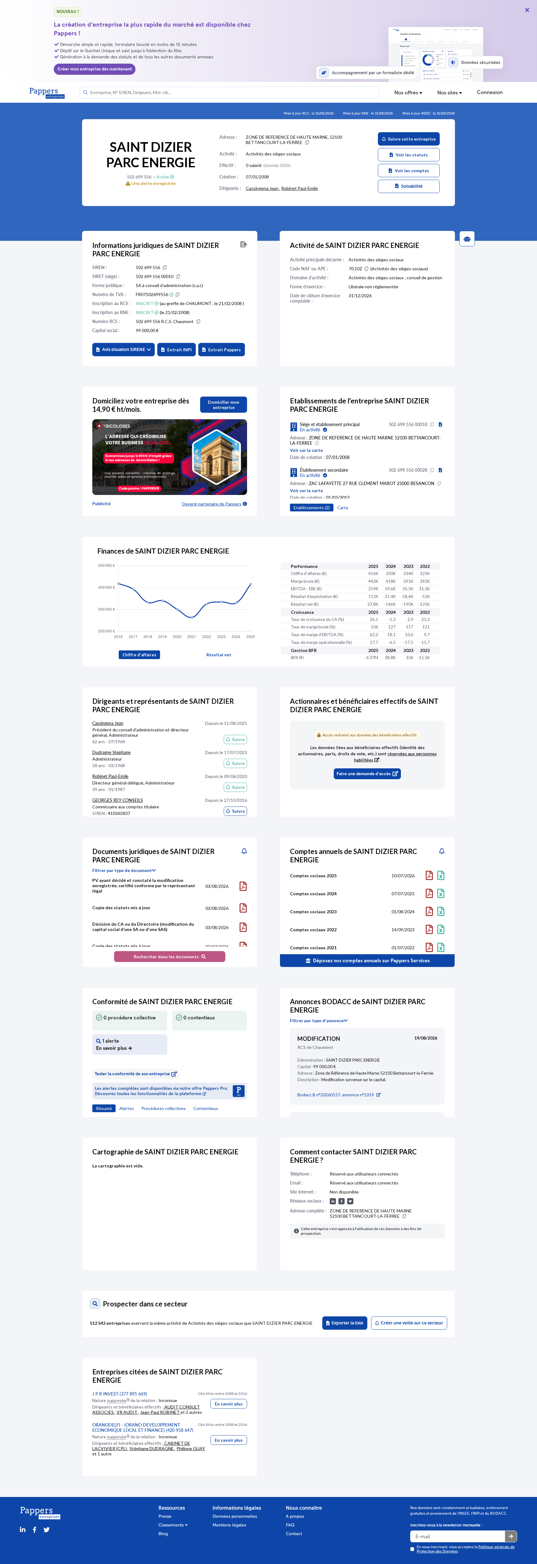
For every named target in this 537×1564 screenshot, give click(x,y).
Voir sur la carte (306, 450)
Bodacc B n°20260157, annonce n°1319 (335, 1094)
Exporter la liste (346, 1323)
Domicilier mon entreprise (223, 404)
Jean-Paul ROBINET (160, 1412)
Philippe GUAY (191, 1448)
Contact (294, 1533)
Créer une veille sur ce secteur (411, 1323)
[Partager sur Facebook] (34, 1530)
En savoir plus (229, 1403)
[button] (123, 349)
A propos (295, 1516)
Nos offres (406, 93)
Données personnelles (235, 1516)
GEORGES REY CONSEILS (117, 800)
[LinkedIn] (22, 1530)
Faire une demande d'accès (364, 773)
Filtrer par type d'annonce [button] (317, 1020)
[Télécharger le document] (243, 886)
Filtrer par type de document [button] (122, 870)
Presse (165, 1516)
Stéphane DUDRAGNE (152, 1448)
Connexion (490, 92)
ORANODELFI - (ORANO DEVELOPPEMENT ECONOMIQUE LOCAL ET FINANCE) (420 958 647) (142, 1427)
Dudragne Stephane (111, 752)
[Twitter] (47, 1530)
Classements (171, 1525)
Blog (163, 1533)
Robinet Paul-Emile (299, 188)
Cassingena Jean (262, 188)
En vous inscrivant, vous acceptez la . (466, 1549)
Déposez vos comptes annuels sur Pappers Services (371, 961)
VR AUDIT (127, 1412)
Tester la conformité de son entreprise (132, 1073)
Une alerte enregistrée (153, 183)
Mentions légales (229, 1525)
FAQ (290, 1525)
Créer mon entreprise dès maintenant (94, 69)
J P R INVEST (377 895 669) (119, 1393)
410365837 (119, 813)
